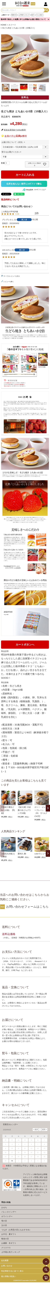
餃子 (32, 15)
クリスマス (6, 1248)
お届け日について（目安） (14, 142)
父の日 (4, 1225)
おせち (4, 1207)
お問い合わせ (6, 1266)
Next (48, 808)
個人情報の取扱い (8, 1276)
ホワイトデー (7, 1216)
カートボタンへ (25, 644)
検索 (47, 10)
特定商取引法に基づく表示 (12, 1271)
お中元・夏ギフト (8, 1234)
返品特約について (10, 199)
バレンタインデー (8, 1212)
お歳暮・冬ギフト (8, 1243)
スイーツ (12, 25)
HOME (3, 25)
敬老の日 (14, 15)
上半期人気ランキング (10, 1252)
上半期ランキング (24, 15)
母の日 (4, 1221)
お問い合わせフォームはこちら (27, 906)
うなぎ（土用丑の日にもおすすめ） (16, 1230)
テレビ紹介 (39, 15)
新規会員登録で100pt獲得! (15, 130)
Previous (2, 808)
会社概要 (5, 1260)
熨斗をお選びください (12, 152)
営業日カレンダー (10, 1124)
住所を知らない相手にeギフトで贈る (24, 184)
